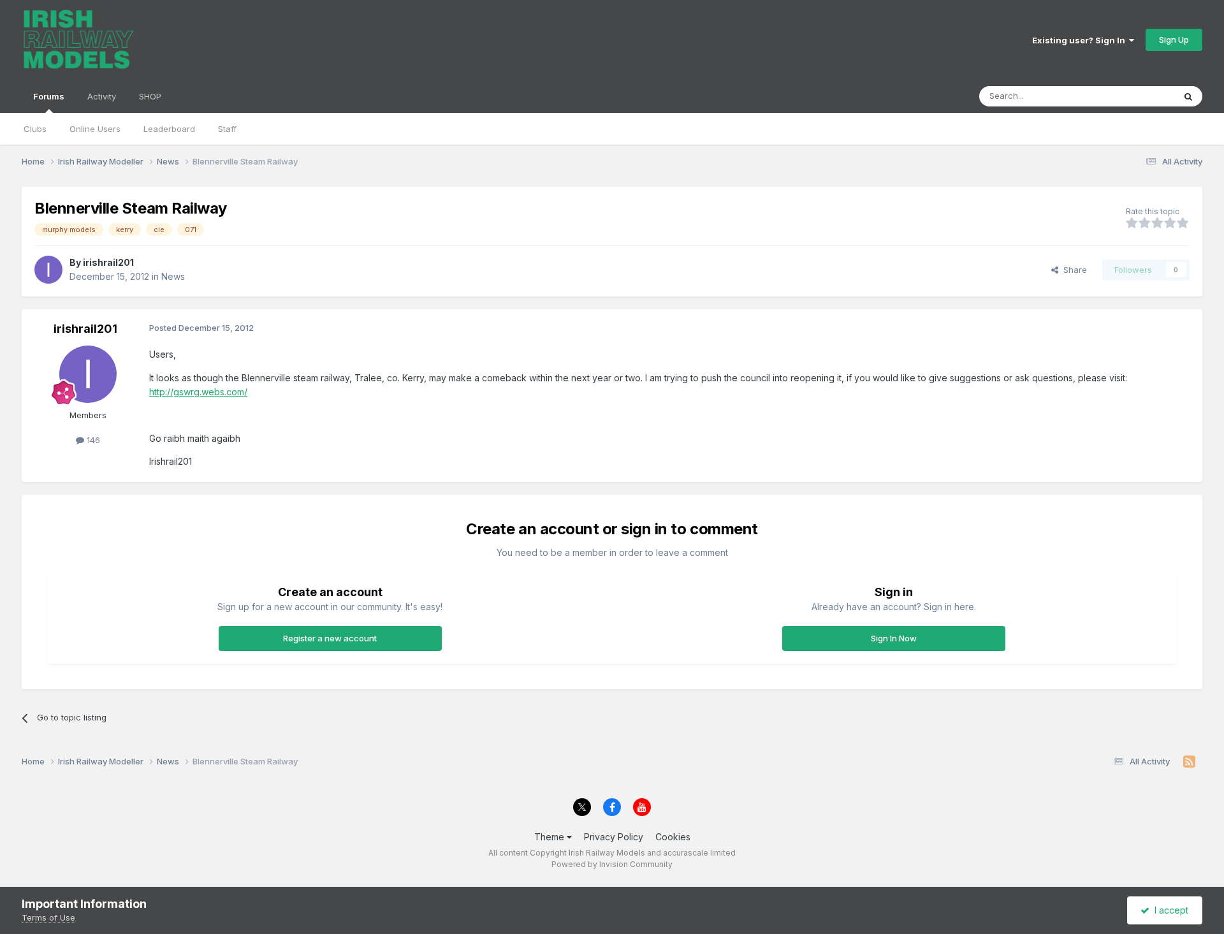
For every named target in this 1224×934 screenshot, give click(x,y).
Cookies (672, 836)
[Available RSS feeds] (1189, 762)
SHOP (150, 96)
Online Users (94, 129)
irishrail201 (108, 262)
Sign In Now (894, 638)
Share (1072, 270)
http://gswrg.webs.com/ (198, 391)
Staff (227, 129)
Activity (101, 96)
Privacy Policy (613, 836)
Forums (48, 96)
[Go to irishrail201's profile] (48, 270)
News (173, 276)
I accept (1168, 910)
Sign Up (1174, 39)
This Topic (1137, 96)
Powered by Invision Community (612, 864)
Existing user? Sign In (1080, 40)
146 (92, 440)
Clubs (35, 129)
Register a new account (330, 638)
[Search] (1188, 96)
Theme (550, 836)
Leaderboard (169, 129)
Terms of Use (48, 917)
